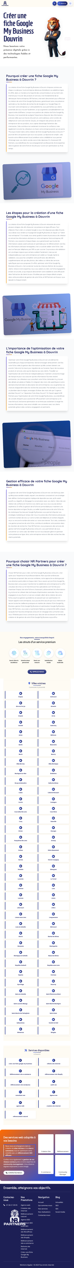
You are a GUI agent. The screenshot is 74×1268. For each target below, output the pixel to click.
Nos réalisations (44, 1212)
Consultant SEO (27, 1223)
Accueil (41, 1202)
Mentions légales (26, 1265)
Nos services (43, 1209)
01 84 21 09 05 (11, 1205)
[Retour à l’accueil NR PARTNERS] (5, 3)
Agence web (25, 1205)
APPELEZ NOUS (38, 672)
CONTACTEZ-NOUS (15, 1173)
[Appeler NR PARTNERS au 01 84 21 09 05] (55, 3)
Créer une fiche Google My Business (27, 1254)
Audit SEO (24, 1226)
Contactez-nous (44, 1215)
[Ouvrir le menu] (70, 3)
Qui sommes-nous (45, 1205)
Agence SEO (25, 1219)
